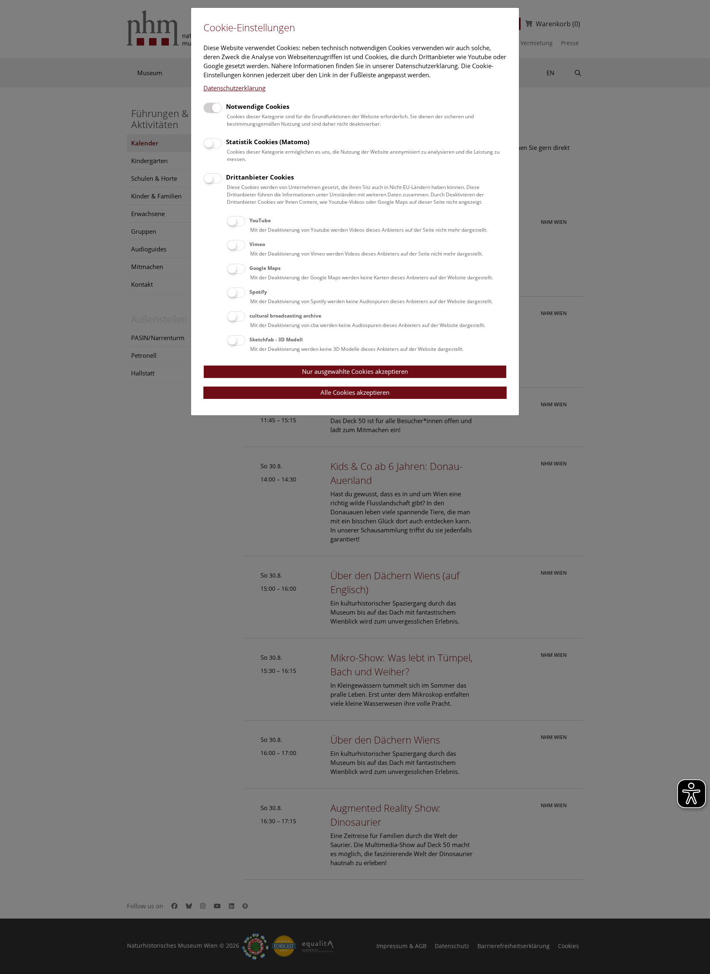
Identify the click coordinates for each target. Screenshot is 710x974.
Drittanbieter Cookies (260, 177)
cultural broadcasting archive (285, 315)
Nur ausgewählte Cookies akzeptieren (355, 371)
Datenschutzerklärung (234, 88)
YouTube (260, 220)
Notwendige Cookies (257, 106)
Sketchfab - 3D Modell (276, 339)
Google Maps (265, 268)
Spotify (258, 291)
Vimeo (257, 244)
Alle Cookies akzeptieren (355, 392)
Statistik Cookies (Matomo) (267, 142)
